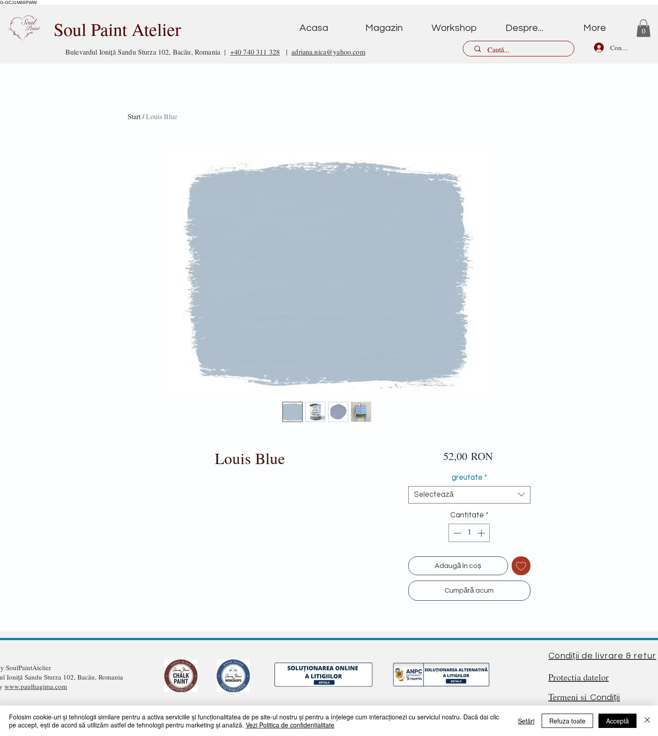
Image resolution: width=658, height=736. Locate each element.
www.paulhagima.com (35, 686)
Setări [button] (526, 720)
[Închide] (647, 721)
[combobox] (469, 495)
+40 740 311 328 (255, 51)
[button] (643, 28)
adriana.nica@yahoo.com (328, 51)
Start (134, 116)
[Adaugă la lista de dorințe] (521, 565)
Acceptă (617, 720)
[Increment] (482, 533)
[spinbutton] (469, 533)
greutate (469, 477)
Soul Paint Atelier (117, 29)
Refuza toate (567, 720)
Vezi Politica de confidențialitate (290, 724)
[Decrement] (456, 533)
